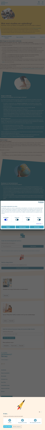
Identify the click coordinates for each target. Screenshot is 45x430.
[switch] (17, 220)
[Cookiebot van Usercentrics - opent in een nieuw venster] (39, 202)
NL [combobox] (39, 411)
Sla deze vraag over (17, 426)
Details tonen (38, 223)
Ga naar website (7, 426)
